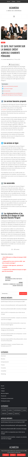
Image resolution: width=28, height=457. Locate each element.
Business (3, 359)
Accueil (8, 1)
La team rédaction (7, 59)
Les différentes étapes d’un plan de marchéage (13, 278)
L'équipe (3, 390)
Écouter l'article (15, 64)
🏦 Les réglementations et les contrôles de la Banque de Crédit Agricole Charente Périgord (12, 94)
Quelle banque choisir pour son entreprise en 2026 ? (13, 301)
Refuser (13, 455)
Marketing (3, 374)
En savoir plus (17, 452)
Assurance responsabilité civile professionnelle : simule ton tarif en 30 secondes (14, 339)
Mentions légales (5, 393)
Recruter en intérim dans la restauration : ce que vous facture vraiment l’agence (13, 323)
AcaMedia (14, 7)
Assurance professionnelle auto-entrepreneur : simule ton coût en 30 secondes (13, 334)
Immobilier (3, 371)
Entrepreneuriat (5, 362)
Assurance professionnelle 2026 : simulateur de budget (14, 309)
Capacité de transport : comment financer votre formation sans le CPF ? (12, 345)
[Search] (24, 16)
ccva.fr (4, 109)
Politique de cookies (5, 401)
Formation (3, 368)
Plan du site (3, 396)
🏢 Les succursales (6, 91)
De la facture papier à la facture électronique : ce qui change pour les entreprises (13, 329)
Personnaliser (21, 455)
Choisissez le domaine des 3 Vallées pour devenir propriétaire (13, 284)
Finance (3, 42)
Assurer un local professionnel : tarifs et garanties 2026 (13, 305)
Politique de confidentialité (7, 398)
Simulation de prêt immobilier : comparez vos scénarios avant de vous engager (14, 318)
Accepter (6, 455)
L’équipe (13, 1)
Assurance (3, 356)
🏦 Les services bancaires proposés (10, 86)
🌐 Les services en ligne (7, 88)
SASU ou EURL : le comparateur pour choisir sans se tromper (13, 313)
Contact (18, 1)
